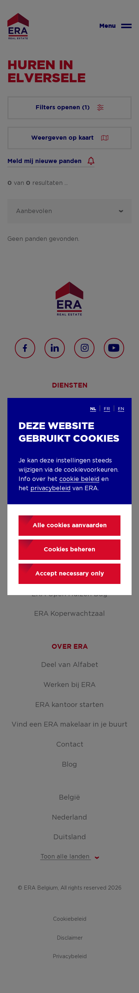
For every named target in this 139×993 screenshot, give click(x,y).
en (121, 408)
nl (93, 409)
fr (107, 408)
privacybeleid (50, 488)
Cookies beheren (69, 549)
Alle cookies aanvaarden (70, 525)
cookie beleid (79, 479)
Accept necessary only (69, 574)
